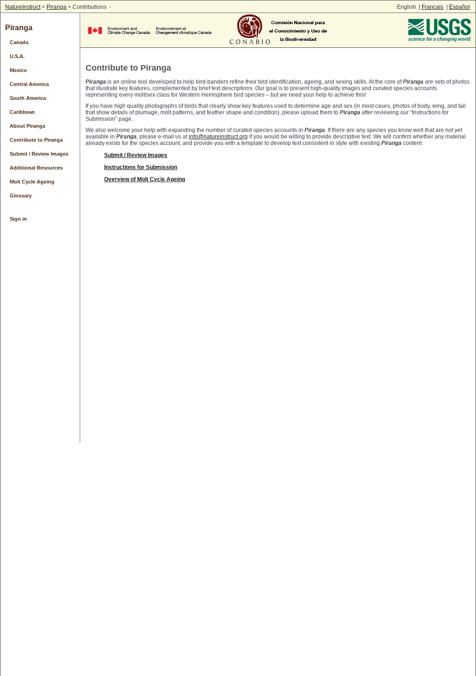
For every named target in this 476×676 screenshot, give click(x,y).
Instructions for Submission (140, 167)
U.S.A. (17, 56)
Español (459, 7)
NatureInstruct (22, 7)
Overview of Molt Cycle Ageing (144, 179)
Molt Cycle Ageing (32, 181)
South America (28, 98)
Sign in (18, 219)
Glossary (21, 195)
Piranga (56, 7)
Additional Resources (36, 168)
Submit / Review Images (39, 154)
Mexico (18, 70)
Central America (29, 84)
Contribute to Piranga (36, 140)
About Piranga (27, 126)
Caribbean (22, 112)
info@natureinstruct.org (218, 136)
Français (432, 7)
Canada (19, 42)
